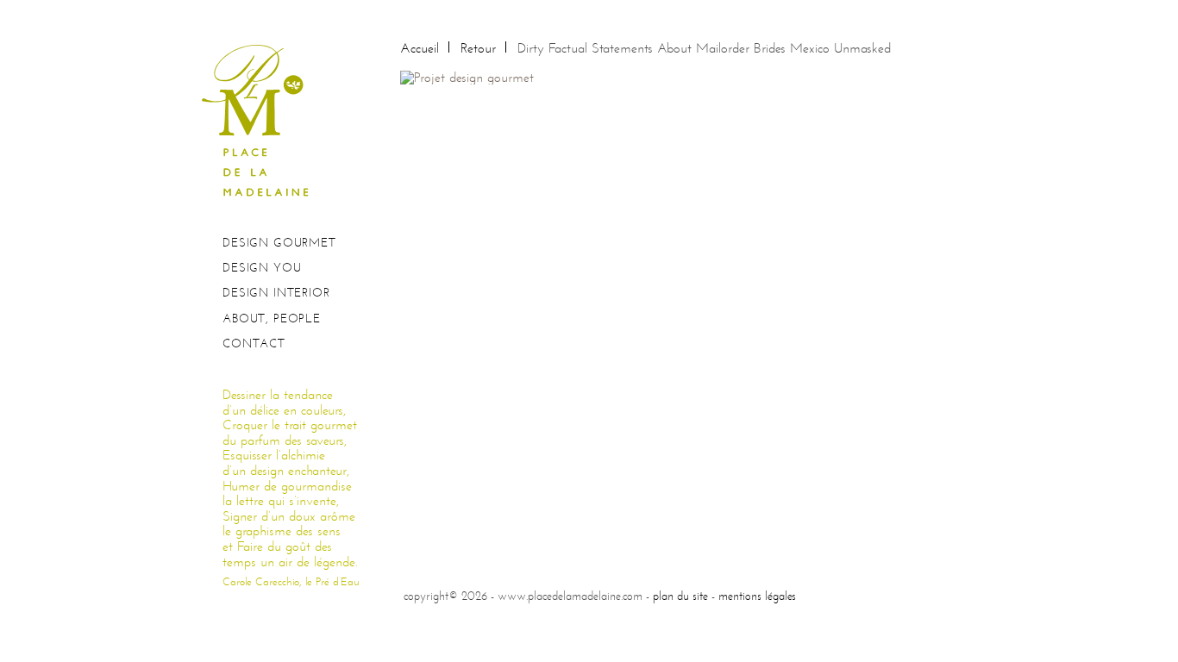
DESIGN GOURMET (279, 242)
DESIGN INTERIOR (276, 292)
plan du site (680, 595)
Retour (478, 48)
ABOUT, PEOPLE (271, 318)
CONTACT (253, 343)
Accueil (419, 48)
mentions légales (757, 595)
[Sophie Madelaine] (261, 119)
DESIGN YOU (261, 267)
